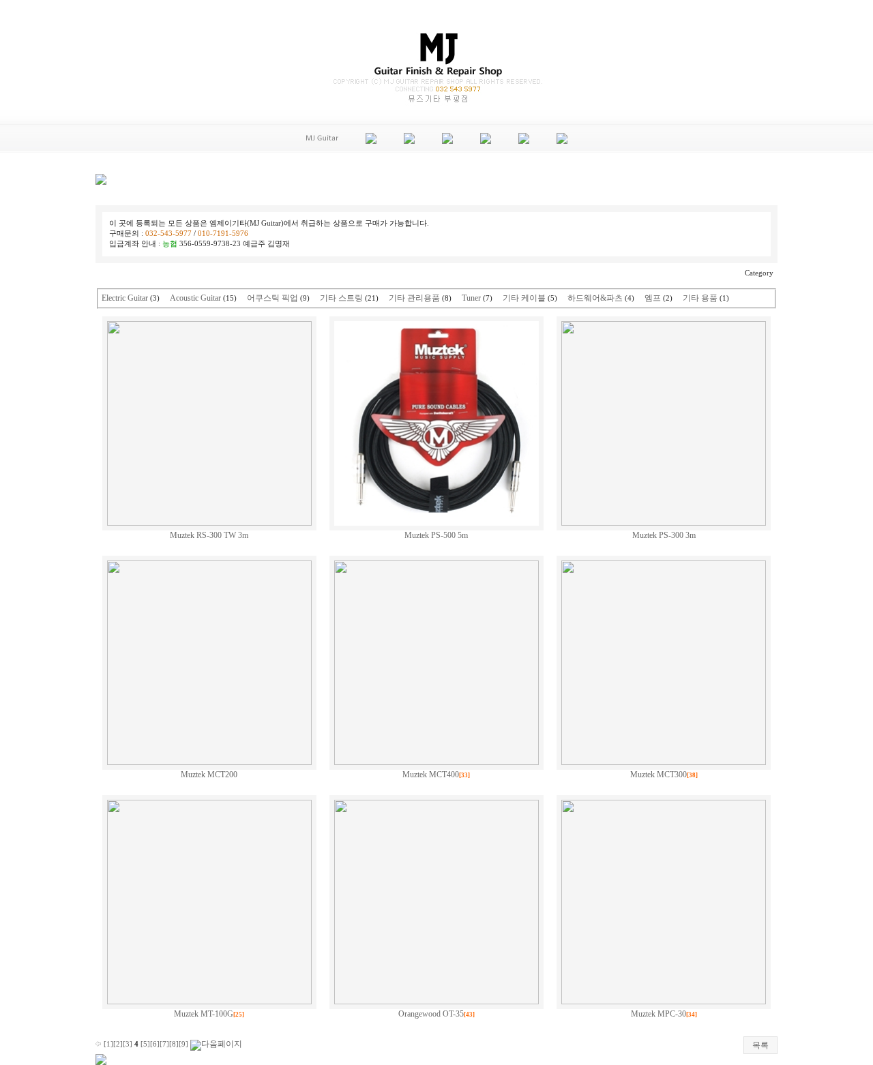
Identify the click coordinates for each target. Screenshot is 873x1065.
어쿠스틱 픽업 (272, 298)
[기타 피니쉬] (409, 141)
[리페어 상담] (485, 141)
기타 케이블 (524, 298)
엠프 (653, 298)
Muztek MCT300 (658, 774)
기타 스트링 (341, 298)
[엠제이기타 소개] (322, 148)
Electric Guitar (125, 298)
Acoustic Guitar (195, 298)
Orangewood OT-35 (431, 1014)
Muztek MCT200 (209, 774)
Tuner (471, 298)
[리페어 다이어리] (523, 141)
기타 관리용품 (414, 298)
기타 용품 (700, 298)
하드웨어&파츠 (595, 298)
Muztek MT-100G (203, 1014)
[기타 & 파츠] (447, 141)
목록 (760, 1045)
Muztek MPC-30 (658, 1014)
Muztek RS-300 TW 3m (209, 535)
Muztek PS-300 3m (664, 535)
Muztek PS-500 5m (436, 535)
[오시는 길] (562, 141)
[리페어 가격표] (371, 141)
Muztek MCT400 (430, 774)
